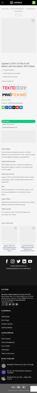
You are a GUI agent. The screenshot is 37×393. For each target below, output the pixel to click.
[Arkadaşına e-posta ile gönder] (13, 107)
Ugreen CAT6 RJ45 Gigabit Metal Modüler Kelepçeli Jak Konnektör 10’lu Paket (27, 248)
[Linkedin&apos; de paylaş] (20, 107)
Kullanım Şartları (7, 324)
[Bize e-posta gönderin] (13, 304)
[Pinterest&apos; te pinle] (17, 107)
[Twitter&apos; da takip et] (18, 261)
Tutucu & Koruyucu (7, 353)
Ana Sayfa (5, 9)
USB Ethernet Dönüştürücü (15, 103)
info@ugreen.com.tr (7, 302)
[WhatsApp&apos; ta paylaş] (3, 107)
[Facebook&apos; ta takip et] (7, 261)
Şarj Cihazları (6, 338)
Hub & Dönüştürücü (17, 9)
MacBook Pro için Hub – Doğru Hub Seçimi (19, 378)
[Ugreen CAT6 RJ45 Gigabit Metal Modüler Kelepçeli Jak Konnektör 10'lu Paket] (27, 234)
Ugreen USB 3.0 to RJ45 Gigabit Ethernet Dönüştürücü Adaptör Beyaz (9, 248)
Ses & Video (5, 346)
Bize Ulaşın (5, 320)
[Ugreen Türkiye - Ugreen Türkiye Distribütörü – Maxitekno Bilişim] (16, 2)
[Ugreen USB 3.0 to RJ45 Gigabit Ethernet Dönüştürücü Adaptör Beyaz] (9, 234)
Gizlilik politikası (6, 327)
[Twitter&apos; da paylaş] (10, 107)
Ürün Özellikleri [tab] (8, 124)
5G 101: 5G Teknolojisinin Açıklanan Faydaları (19, 371)
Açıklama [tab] (5, 121)
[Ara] (33, 2)
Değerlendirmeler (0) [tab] (9, 127)
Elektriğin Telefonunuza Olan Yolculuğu (20, 364)
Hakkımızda (5, 316)
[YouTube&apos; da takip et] (30, 261)
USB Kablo (5, 350)
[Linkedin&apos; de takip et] (24, 261)
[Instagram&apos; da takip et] (13, 261)
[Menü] (2, 2)
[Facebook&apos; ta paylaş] (6, 107)
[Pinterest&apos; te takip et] (16, 304)
